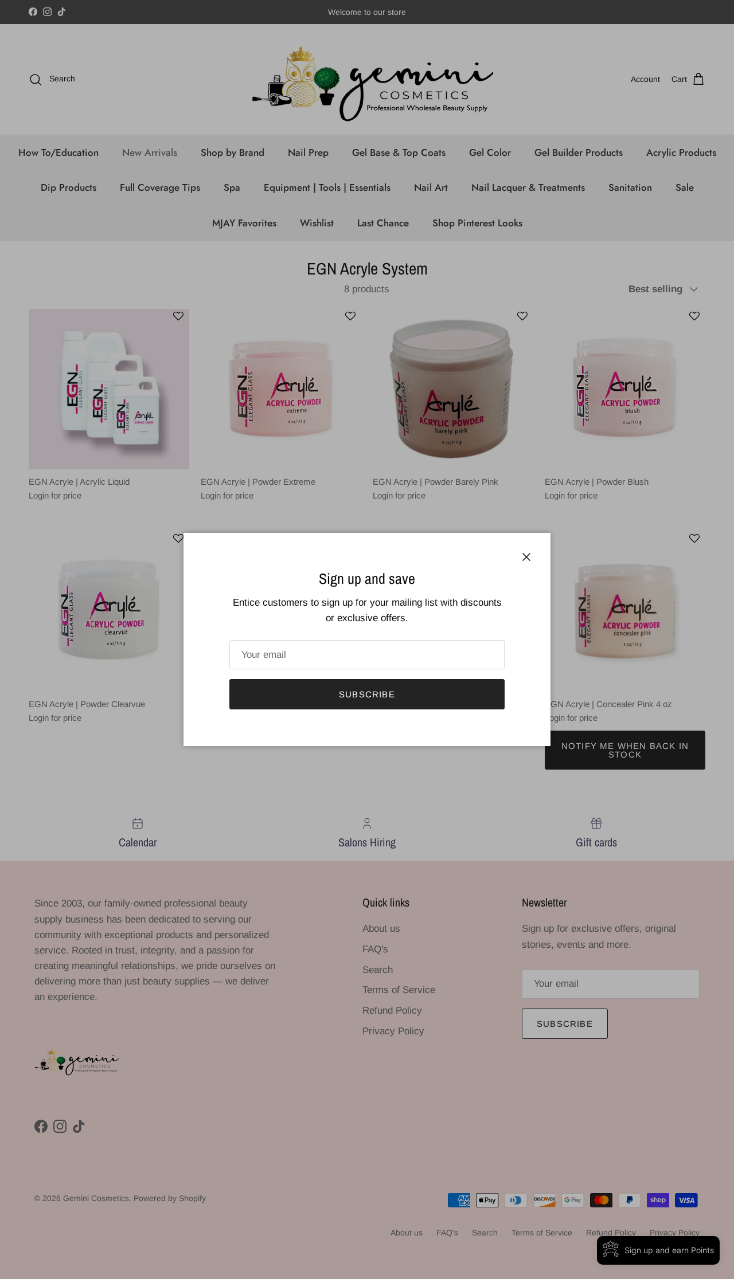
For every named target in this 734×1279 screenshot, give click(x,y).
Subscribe (367, 694)
